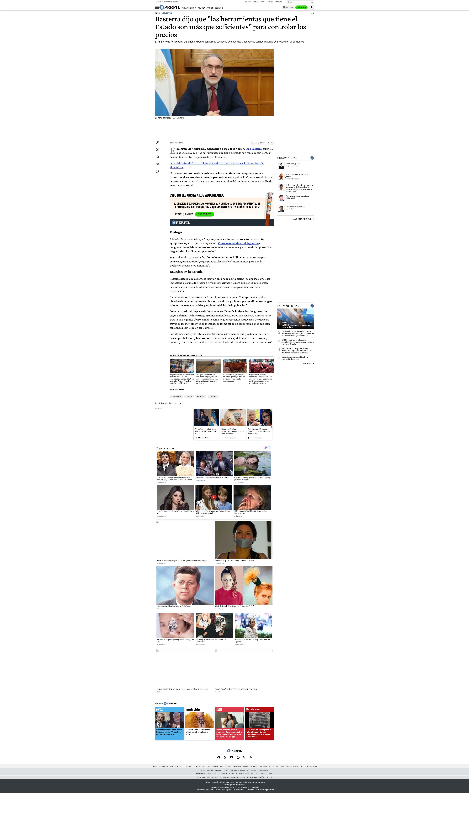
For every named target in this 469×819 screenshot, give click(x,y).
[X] (225, 757)
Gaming (296, 766)
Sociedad (219, 8)
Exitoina (289, 766)
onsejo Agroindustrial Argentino (239, 243)
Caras (263, 2)
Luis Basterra (254, 148)
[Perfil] (170, 703)
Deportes (215, 766)
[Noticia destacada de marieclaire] (199, 710)
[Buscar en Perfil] (312, 2)
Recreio (263, 774)
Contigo (216, 774)
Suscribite (301, 7)
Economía (180, 766)
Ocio (222, 766)
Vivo (302, 766)
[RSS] (244, 757)
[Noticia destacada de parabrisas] (259, 710)
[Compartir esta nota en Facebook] (157, 142)
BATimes (253, 770)
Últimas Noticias (188, 8)
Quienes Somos (212, 777)
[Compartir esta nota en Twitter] (157, 149)
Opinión (210, 8)
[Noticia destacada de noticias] (169, 710)
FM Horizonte (263, 770)
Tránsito (269, 777)
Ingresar (289, 7)
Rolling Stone (244, 774)
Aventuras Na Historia (229, 774)
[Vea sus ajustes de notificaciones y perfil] (311, 7)
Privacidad (235, 777)
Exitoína (270, 2)
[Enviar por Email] (157, 164)
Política (201, 8)
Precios (189, 396)
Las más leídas (288, 306)
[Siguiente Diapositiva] (271, 427)
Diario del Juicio (311, 766)
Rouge (242, 770)
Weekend (218, 770)
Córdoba (228, 766)
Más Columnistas (302, 219)
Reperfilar (237, 766)
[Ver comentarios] (312, 13)
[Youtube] (231, 757)
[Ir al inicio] (169, 7)
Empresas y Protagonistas (260, 766)
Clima (208, 766)
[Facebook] (218, 757)
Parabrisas (235, 770)
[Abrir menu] (157, 7)
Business (248, 2)
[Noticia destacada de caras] (229, 710)
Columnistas (287, 157)
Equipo (242, 777)
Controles (213, 396)
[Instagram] (238, 757)
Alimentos (200, 396)
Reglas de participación (255, 777)
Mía (247, 770)
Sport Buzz (255, 774)
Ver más (307, 364)
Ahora (154, 766)
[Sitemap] (250, 757)
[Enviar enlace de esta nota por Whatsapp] (157, 157)
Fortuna (226, 770)
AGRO (157, 13)
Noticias (256, 2)
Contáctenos (224, 777)
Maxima (270, 774)
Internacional (199, 766)
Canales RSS (201, 777)
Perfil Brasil (280, 2)
